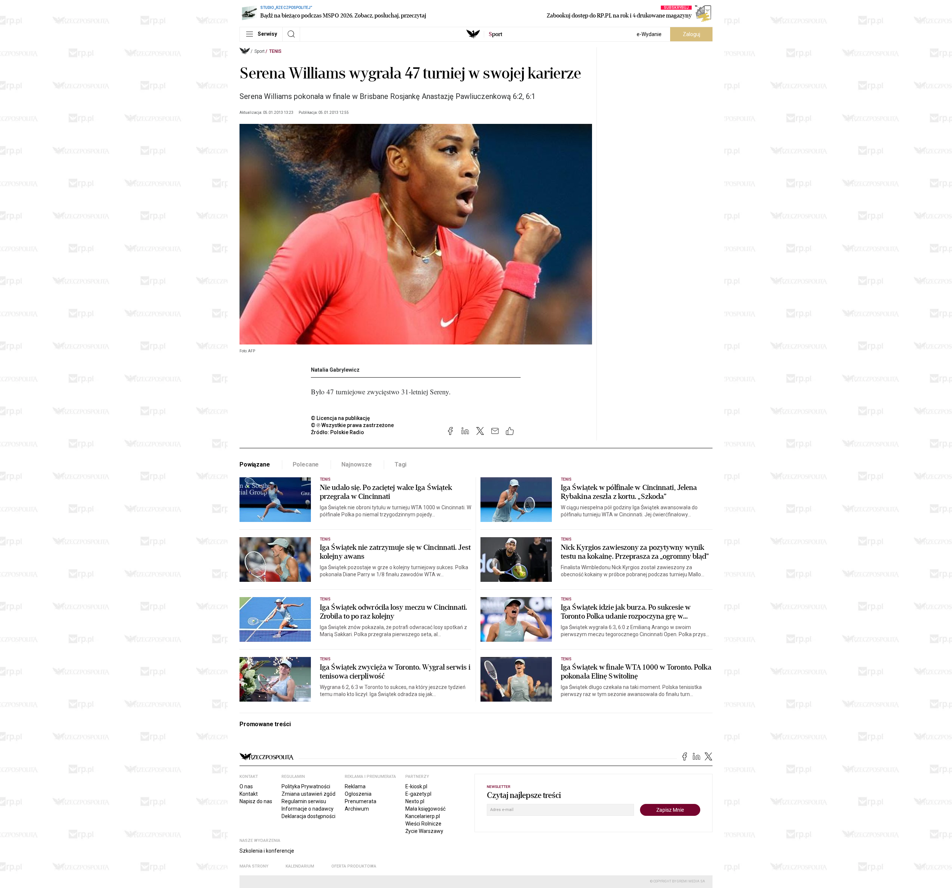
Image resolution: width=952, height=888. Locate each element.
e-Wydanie (649, 34)
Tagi (400, 464)
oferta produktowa (353, 866)
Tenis (275, 51)
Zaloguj (691, 34)
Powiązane (254, 464)
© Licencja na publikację (340, 418)
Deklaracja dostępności (308, 816)
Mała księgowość (425, 809)
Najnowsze (356, 464)
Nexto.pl (414, 801)
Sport (259, 51)
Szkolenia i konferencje (266, 851)
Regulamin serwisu (304, 801)
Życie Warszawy (424, 831)
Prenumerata (360, 801)
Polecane (306, 464)
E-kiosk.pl (416, 786)
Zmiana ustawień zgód (308, 794)
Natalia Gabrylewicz (335, 370)
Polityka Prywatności (306, 786)
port (495, 34)
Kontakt (248, 794)
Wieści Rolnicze (423, 824)
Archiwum (357, 809)
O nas (246, 786)
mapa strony (253, 866)
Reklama (355, 786)
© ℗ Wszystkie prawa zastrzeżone (352, 425)
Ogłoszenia (358, 794)
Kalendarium (300, 866)
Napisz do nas (255, 801)
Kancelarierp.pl (422, 816)
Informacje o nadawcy (308, 809)
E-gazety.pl (418, 794)
